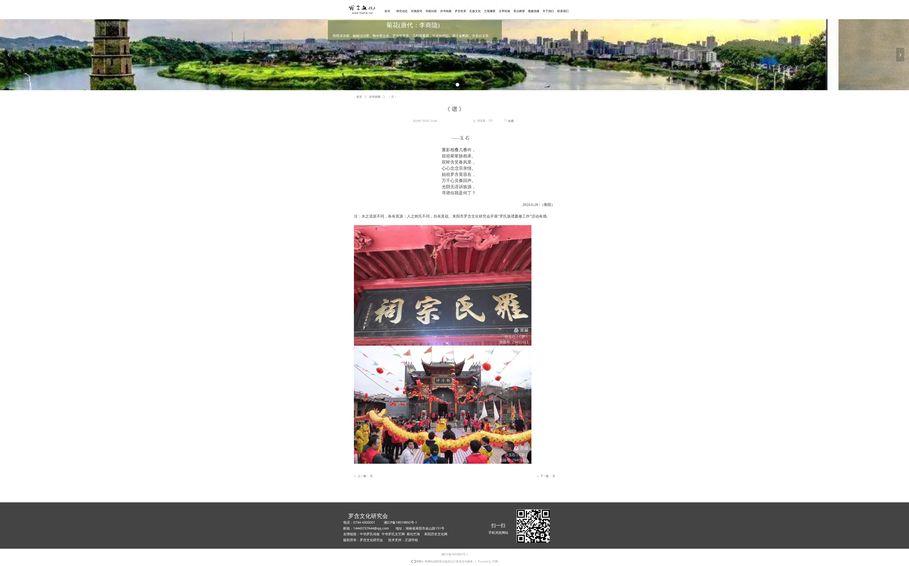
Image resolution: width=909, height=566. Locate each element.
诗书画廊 (374, 96)
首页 (359, 96)
